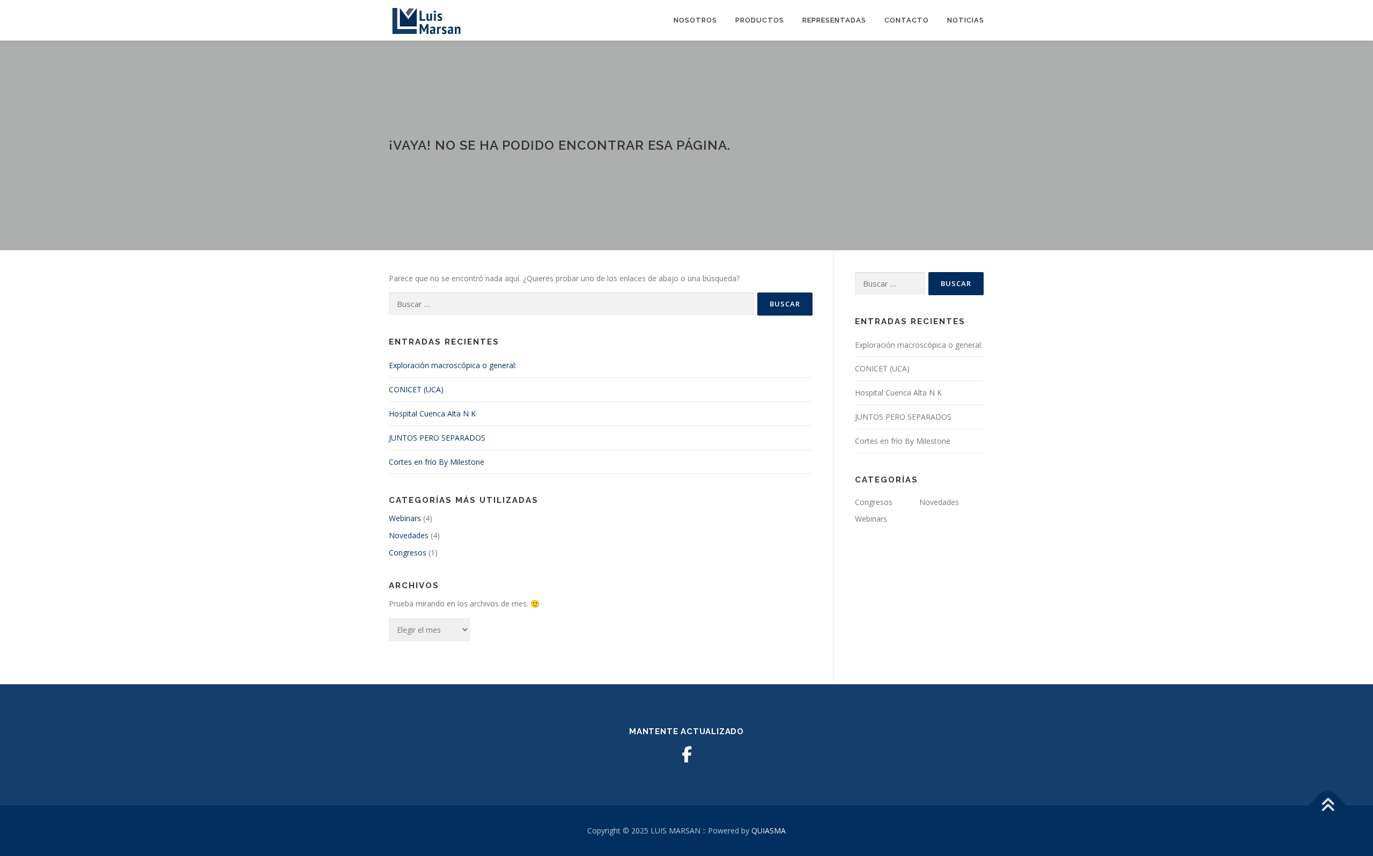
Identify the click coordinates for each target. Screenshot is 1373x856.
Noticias (965, 20)
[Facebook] (686, 755)
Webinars (405, 518)
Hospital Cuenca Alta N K (432, 413)
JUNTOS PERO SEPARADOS (437, 438)
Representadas (834, 20)
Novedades (409, 535)
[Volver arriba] (1328, 806)
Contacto (906, 20)
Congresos (407, 552)
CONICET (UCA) (416, 389)
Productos (759, 20)
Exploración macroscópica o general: (452, 365)
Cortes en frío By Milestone (436, 462)
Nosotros (695, 20)
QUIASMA (768, 830)
